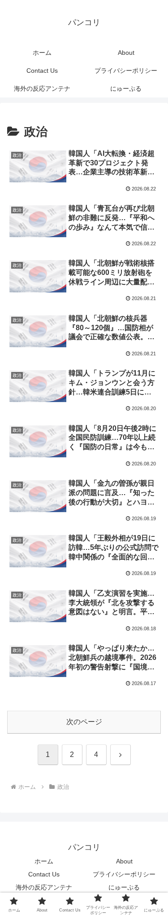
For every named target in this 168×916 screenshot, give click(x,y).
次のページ (84, 722)
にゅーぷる (124, 887)
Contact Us (44, 874)
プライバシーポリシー (124, 874)
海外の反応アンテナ (44, 887)
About (124, 861)
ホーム (43, 861)
